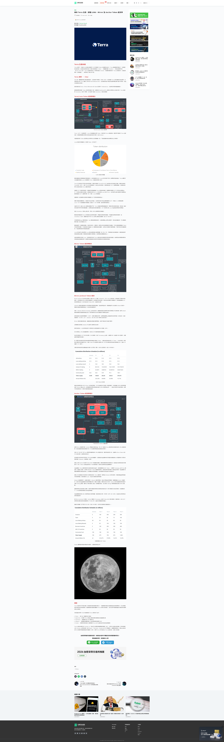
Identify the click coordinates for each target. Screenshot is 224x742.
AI (125, 731)
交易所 (122, 3)
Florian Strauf (83, 23)
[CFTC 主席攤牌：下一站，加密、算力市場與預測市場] (132, 78)
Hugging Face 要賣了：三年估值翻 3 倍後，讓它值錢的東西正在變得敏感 (141, 58)
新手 (126, 726)
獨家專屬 (102, 3)
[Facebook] (136, 3)
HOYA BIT (140, 731)
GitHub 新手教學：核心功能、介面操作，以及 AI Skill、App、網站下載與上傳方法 (141, 84)
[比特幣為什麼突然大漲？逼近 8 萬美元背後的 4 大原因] (132, 66)
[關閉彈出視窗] (222, 727)
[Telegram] (138, 3)
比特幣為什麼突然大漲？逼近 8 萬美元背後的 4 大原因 (141, 65)
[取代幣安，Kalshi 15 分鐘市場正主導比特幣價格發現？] (132, 72)
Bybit (139, 728)
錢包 (126, 728)
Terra (76, 669)
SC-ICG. (122, 740)
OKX (139, 729)
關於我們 (113, 726)
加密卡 (115, 3)
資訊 (75, 10)
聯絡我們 (113, 728)
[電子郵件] (75, 676)
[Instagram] (134, 3)
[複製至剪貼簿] (85, 676)
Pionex (139, 733)
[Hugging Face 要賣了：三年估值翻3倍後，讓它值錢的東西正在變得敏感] (132, 59)
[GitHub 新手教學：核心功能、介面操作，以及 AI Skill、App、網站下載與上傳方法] (132, 85)
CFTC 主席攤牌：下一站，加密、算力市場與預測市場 (141, 77)
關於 (127, 3)
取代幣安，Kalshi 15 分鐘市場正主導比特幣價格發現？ (141, 71)
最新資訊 (96, 3)
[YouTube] (82, 733)
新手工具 (109, 3)
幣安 (139, 726)
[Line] (79, 676)
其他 (139, 734)
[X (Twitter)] (77, 733)
